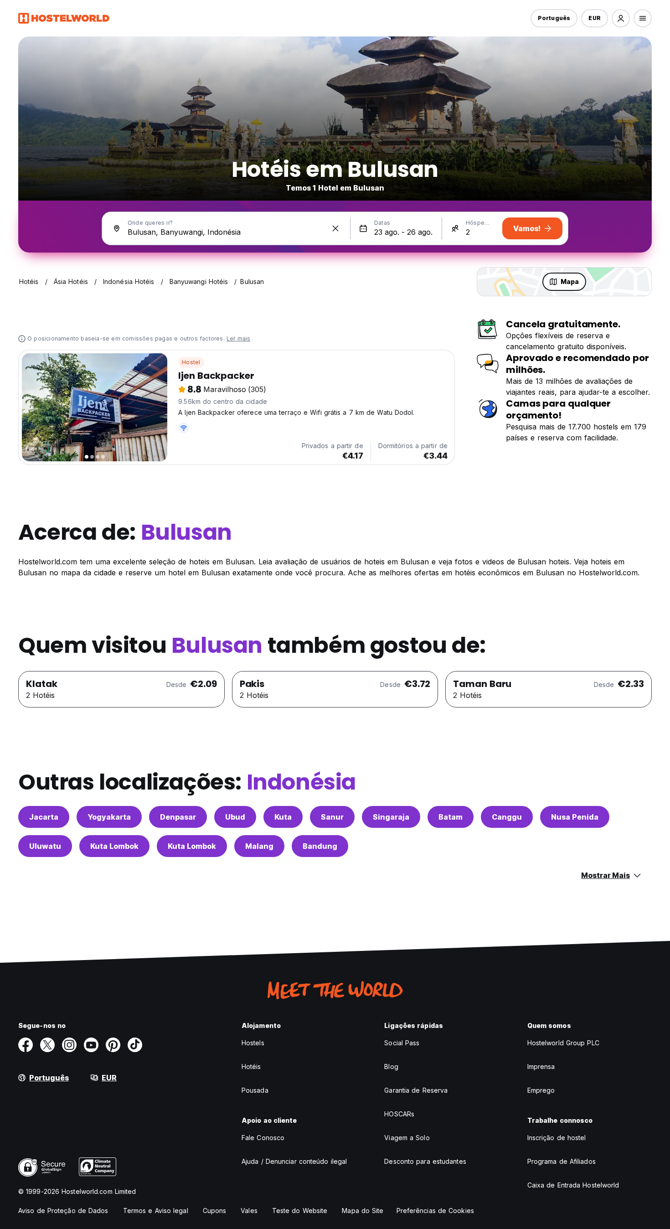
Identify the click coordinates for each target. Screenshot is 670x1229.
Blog (391, 1066)
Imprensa (541, 1066)
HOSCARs (399, 1114)
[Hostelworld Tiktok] (135, 1045)
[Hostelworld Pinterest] (113, 1045)
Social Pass (401, 1043)
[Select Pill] (621, 18)
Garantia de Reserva (416, 1090)
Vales (249, 1210)
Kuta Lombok (114, 846)
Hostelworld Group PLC (563, 1043)
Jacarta (43, 816)
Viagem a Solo (406, 1137)
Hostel (191, 362)
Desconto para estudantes (425, 1161)
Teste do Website (300, 1210)
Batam (450, 816)
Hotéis (251, 1066)
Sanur (332, 816)
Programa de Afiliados (561, 1161)
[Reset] (335, 228)
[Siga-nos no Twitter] (47, 1045)
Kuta (283, 816)
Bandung (320, 846)
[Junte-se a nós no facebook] (25, 1045)
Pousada (255, 1090)
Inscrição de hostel (556, 1137)
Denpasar (178, 816)
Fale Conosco (263, 1137)
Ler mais (239, 338)
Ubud (235, 816)
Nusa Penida (574, 816)
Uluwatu (45, 846)
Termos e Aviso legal (155, 1210)
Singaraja (391, 816)
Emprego (541, 1090)
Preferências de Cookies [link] (435, 1210)
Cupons (215, 1210)
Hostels (253, 1043)
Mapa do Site (362, 1210)
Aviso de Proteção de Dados (63, 1210)
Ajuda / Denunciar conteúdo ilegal (294, 1161)
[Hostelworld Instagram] (69, 1045)
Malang (259, 846)
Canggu (507, 816)
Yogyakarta (109, 816)
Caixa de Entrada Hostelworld (573, 1185)
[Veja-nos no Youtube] (91, 1045)
